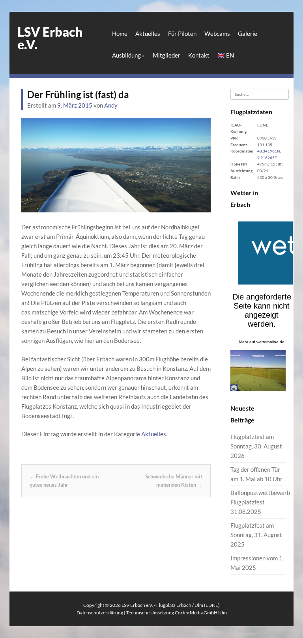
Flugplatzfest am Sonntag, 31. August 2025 (256, 535)
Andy (111, 105)
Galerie (247, 33)
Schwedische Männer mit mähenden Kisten (173, 480)
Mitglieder (166, 55)
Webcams (217, 33)
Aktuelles (147, 33)
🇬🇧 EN (225, 55)
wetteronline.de (270, 342)
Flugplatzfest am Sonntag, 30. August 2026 (256, 446)
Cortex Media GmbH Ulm (201, 613)
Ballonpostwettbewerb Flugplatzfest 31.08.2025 (260, 502)
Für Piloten (182, 33)
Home (119, 33)
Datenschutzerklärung (100, 613)
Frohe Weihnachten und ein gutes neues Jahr (64, 480)
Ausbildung (128, 55)
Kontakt (198, 55)
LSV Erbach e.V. (50, 38)
